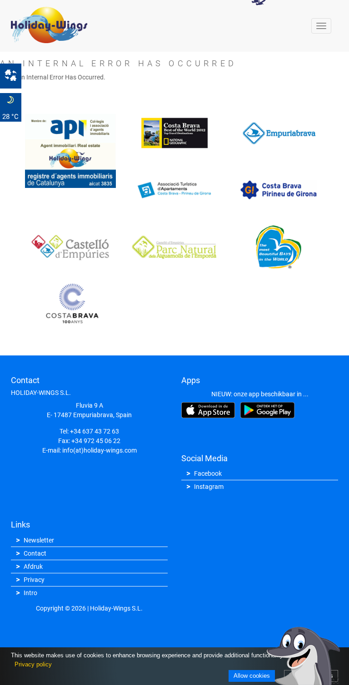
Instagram (209, 486)
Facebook (208, 473)
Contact (35, 553)
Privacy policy (33, 664)
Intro (30, 592)
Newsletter (39, 540)
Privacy (34, 579)
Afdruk (33, 566)
